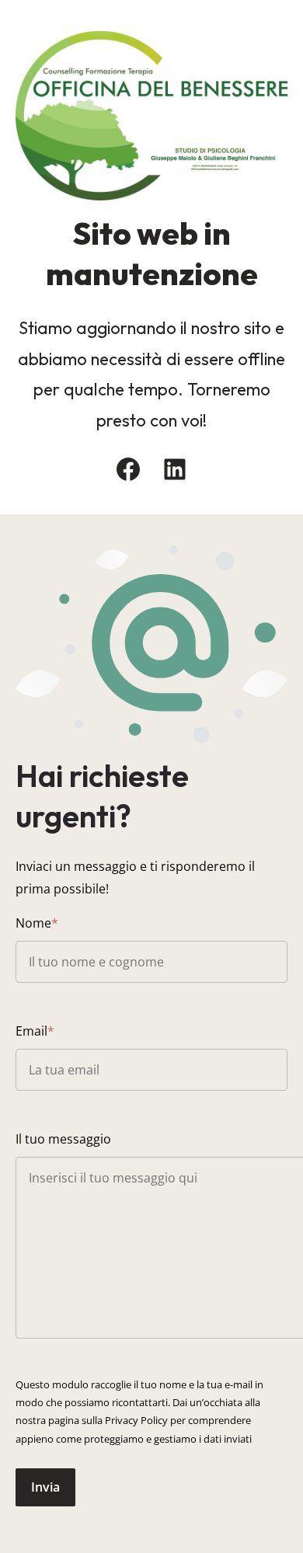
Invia (45, 1487)
